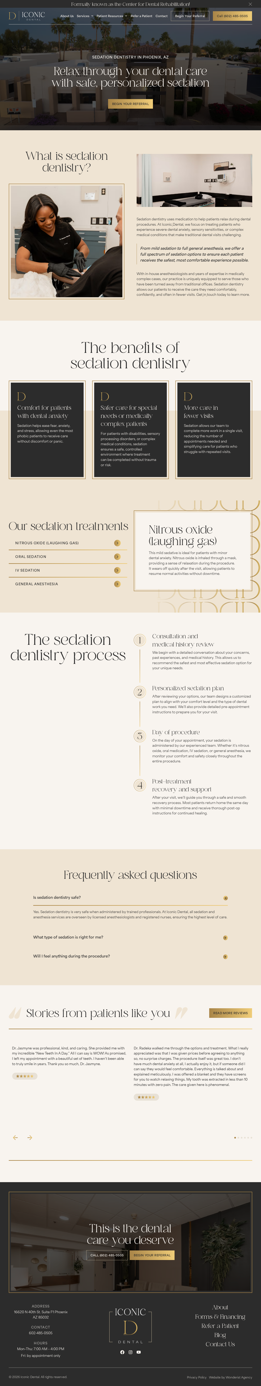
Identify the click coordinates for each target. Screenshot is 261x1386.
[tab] (68, 543)
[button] (250, 4)
